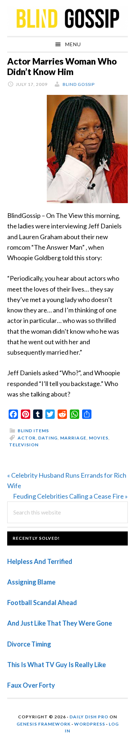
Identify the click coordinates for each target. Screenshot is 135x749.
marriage (73, 438)
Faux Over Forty (31, 685)
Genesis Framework (44, 724)
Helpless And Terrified (39, 561)
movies (98, 438)
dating (48, 438)
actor (27, 438)
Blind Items (33, 430)
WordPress (89, 724)
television (24, 444)
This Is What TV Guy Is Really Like (56, 665)
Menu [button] (73, 44)
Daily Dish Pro (88, 716)
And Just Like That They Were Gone (59, 623)
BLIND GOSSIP (67, 18)
